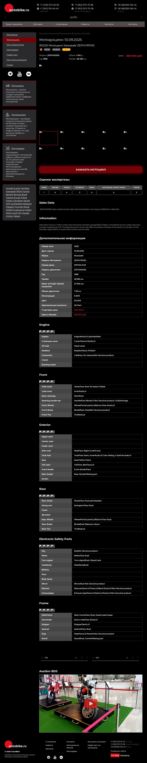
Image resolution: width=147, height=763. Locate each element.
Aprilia (26, 191)
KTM (8, 204)
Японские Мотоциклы (48, 34)
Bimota (17, 194)
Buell (24, 194)
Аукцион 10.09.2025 (82, 34)
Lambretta (16, 204)
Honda (9, 188)
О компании (62, 24)
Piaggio (10, 207)
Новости (85, 24)
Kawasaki (11, 191)
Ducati (17, 197)
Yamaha (25, 188)
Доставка (37, 24)
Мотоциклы (12, 35)
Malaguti (27, 204)
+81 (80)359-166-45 (118, 747)
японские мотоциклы (20, 755)
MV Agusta (23, 213)
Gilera (24, 197)
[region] (91, 186)
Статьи (10, 65)
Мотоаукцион (13, 40)
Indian (28, 210)
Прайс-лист (12, 55)
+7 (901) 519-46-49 (118, 742)
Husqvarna (18, 210)
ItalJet (27, 201)
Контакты (132, 24)
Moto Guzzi (11, 213)
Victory (9, 216)
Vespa (17, 216)
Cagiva (9, 197)
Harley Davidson (14, 201)
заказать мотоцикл (91, 169)
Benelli (9, 194)
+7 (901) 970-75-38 (118, 744)
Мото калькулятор (15, 45)
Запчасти (109, 24)
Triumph (18, 207)
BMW (19, 191)
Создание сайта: (118, 751)
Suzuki (16, 188)
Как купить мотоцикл (17, 60)
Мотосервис (12, 50)
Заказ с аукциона (14, 24)
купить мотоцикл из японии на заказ (20, 756)
